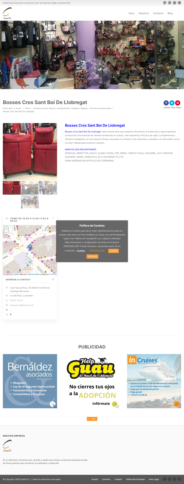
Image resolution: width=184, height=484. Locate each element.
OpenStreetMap (33, 274)
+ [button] (6, 228)
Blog (170, 13)
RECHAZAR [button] (92, 256)
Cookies (118, 479)
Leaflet (16, 274)
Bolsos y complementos (59, 108)
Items (27, 108)
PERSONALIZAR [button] (97, 250)
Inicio (131, 13)
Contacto (158, 13)
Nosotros (144, 13)
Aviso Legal (154, 479)
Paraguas (75, 108)
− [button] (6, 232)
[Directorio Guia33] (7, 13)
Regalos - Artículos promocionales (96, 108)
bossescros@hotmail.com (22, 305)
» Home (17, 108)
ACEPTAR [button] (113, 251)
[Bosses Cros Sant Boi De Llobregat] (12, 188)
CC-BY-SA (52, 274)
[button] (30, 219)
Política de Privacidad (135, 479)
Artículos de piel (40, 108)
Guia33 (95, 479)
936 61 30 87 (16, 300)
